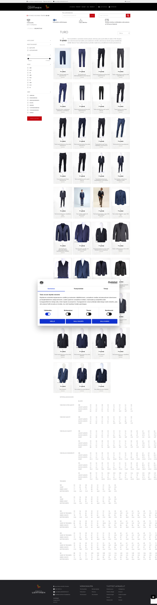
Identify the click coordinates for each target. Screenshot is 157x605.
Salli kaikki (104, 321)
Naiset (84, 7)
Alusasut (120, 591)
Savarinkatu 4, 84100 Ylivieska (35, 1)
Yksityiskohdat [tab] (78, 288)
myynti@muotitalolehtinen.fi (61, 1)
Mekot (119, 597)
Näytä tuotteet (34, 118)
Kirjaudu (128, 1)
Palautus (94, 591)
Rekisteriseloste (95, 589)
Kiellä (52, 321)
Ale (88, 7)
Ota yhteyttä (95, 594)
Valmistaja (38, 28)
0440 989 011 (48, 1)
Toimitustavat (83, 594)
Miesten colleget (110, 591)
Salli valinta (78, 321)
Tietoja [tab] (106, 288)
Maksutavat (82, 591)
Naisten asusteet (122, 594)
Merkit (92, 7)
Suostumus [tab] (51, 288)
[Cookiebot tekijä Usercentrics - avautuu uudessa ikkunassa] (109, 282)
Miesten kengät (110, 594)
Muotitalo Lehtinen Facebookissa (62, 594)
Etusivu (72, 7)
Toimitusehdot (83, 589)
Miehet (78, 7)
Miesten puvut (109, 589)
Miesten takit (109, 600)
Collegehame (121, 589)
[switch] (68, 314)
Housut (108, 597)
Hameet (120, 600)
